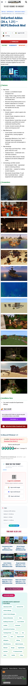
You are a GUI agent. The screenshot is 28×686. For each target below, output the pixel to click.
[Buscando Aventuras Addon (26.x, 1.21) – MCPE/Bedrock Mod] (7, 573)
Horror (5, 636)
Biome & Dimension (8, 618)
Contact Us (5, 668)
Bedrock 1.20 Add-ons (9, 514)
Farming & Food (7, 632)
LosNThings (7, 35)
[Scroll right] (26, 45)
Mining (18, 640)
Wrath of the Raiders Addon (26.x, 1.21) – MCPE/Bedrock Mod (20, 581)
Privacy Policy (22, 668)
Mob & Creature (19, 644)
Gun (23, 632)
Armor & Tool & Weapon (9, 614)
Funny (16, 632)
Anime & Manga (7, 610)
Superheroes (21, 647)
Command (17, 625)
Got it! (7, 683)
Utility (4, 655)
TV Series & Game (17, 651)
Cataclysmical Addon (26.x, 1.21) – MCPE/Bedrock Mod (7, 548)
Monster (5, 647)
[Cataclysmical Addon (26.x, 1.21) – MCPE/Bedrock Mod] (7, 540)
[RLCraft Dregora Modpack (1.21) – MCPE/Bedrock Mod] (20, 540)
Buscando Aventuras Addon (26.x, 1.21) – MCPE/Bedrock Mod (7, 581)
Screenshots (13, 45)
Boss (20, 618)
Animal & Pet (20, 606)
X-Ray (21, 655)
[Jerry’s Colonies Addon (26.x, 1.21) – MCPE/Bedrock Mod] (7, 557)
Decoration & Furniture (9, 629)
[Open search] (26, 2)
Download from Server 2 (11, 441)
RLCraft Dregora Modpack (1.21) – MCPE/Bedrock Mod (21, 548)
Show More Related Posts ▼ (14, 589)
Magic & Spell (20, 636)
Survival (5, 651)
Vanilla (13, 655)
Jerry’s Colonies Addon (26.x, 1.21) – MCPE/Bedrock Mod (7, 564)
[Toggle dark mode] (5, 2)
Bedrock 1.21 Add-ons (9, 520)
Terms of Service (13, 668)
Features (4, 45)
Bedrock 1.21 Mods (8, 523)
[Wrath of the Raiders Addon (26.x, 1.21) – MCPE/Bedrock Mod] (20, 573)
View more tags (14, 525)
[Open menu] (2, 2)
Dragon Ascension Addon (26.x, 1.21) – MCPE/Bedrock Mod (20, 564)
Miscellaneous (7, 644)
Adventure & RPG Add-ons (9, 511)
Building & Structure (8, 621)
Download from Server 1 (16, 439)
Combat (5, 625)
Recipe (12, 647)
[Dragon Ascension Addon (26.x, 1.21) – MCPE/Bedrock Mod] (20, 556)
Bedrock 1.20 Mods (8, 517)
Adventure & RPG (7, 606)
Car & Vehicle (20, 621)
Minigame (5, 640)
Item (12, 636)
